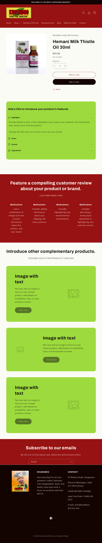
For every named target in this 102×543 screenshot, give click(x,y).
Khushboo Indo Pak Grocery (47, 536)
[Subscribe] (70, 462)
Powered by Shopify (62, 536)
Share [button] (58, 89)
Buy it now (74, 82)
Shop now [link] (23, 310)
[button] (17, 23)
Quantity (56, 61)
